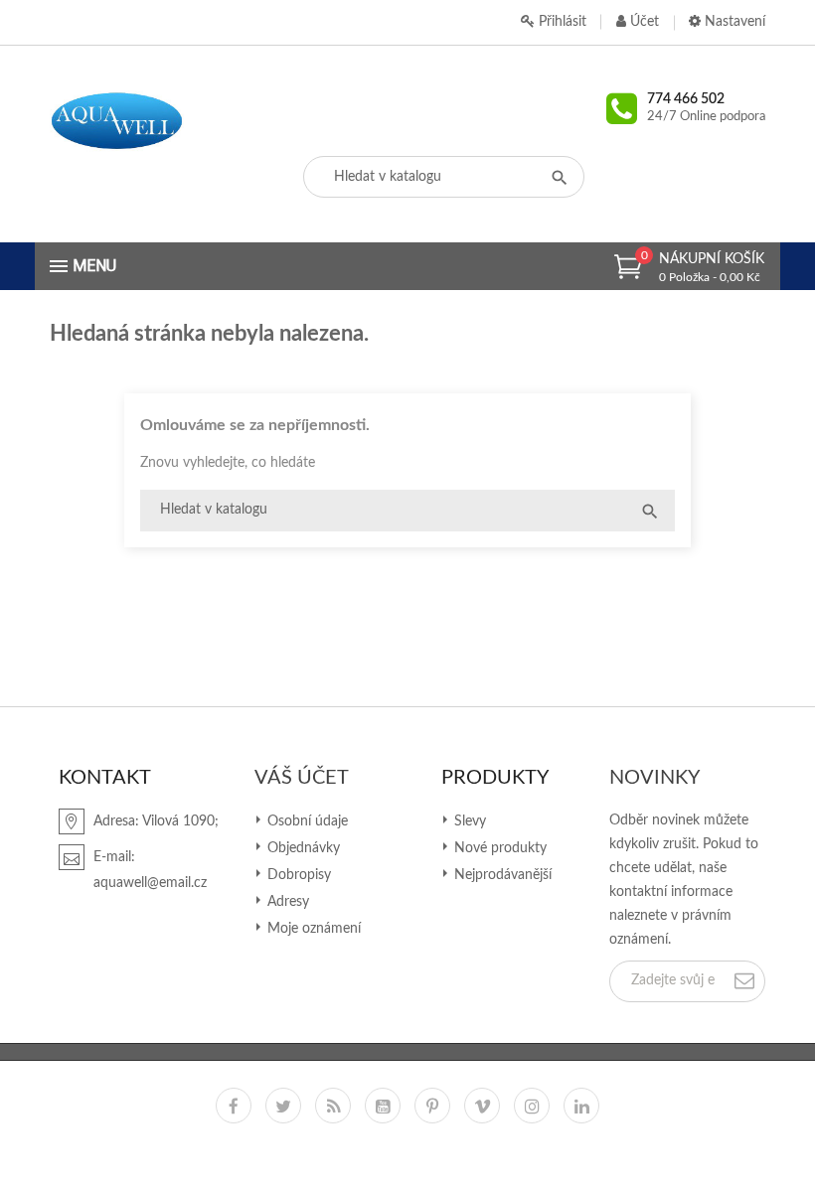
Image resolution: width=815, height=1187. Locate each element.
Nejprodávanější (501, 875)
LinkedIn (581, 1105)
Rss (333, 1105)
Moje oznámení (312, 929)
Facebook (233, 1105)
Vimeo (482, 1105)
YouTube (383, 1105)
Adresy (286, 902)
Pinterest (432, 1105)
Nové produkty (498, 848)
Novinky (654, 778)
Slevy (468, 821)
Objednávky (301, 848)
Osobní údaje (305, 821)
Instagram (532, 1105)
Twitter (283, 1105)
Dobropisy (297, 875)
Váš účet (301, 778)
